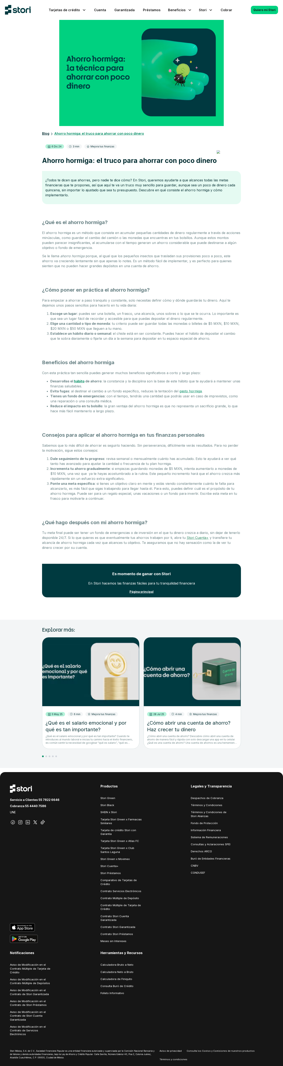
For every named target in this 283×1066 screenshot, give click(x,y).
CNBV (194, 865)
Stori (203, 10)
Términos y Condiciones (206, 805)
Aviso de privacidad (171, 1050)
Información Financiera (206, 830)
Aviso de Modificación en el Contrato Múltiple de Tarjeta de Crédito (30, 968)
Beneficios (177, 10)
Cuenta (100, 10)
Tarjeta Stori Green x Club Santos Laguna (117, 849)
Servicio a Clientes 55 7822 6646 (34, 800)
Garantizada (124, 10)
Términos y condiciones (173, 1059)
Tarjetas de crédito (64, 10)
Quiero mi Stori (264, 10)
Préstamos (152, 10)
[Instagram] (20, 822)
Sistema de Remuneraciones (209, 837)
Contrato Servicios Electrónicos (120, 891)
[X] (35, 822)
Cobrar (226, 10)
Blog (45, 133)
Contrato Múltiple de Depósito (119, 898)
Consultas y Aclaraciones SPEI (210, 844)
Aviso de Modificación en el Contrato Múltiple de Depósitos (30, 981)
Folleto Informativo (112, 993)
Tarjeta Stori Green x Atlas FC (119, 841)
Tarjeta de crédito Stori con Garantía (118, 832)
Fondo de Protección (204, 823)
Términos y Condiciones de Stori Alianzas (208, 813)
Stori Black (107, 805)
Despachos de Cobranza (207, 798)
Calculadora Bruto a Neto (116, 964)
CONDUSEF (198, 872)
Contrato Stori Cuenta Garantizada (114, 918)
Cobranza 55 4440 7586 (28, 806)
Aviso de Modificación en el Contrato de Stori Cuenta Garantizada (28, 1015)
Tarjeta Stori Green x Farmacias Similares (121, 821)
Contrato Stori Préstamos (116, 934)
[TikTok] (43, 822)
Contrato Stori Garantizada (117, 927)
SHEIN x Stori (108, 812)
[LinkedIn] (28, 822)
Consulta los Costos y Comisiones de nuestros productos (221, 1050)
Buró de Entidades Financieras (210, 858)
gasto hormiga (190, 391)
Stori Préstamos (110, 873)
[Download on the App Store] (51, 927)
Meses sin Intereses (113, 941)
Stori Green (107, 798)
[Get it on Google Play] (51, 939)
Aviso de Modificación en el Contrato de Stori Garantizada (29, 992)
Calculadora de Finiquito (116, 979)
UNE (13, 812)
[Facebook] (13, 822)
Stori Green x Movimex (115, 859)
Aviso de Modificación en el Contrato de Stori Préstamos (28, 1003)
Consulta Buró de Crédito (116, 986)
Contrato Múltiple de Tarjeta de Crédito (120, 907)
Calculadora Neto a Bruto (116, 972)
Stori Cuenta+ (198, 538)
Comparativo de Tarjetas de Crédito (118, 881)
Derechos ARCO (201, 851)
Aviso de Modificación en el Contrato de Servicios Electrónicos (28, 1030)
